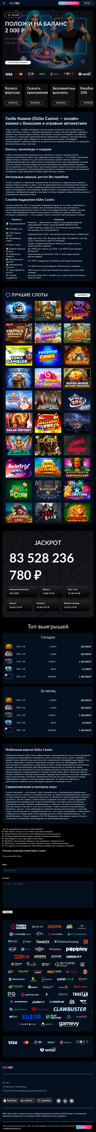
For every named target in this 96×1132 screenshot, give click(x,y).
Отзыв (5, 878)
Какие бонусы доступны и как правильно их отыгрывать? (33, 834)
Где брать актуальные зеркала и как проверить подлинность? (34, 841)
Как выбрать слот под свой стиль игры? (24, 839)
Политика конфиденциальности (24, 1091)
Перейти (13, 103)
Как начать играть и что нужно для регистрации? (29, 832)
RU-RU (6, 1083)
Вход (87, 3)
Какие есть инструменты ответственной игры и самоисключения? (37, 843)
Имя (4, 865)
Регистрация (69, 3)
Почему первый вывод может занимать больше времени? (33, 836)
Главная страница (14, 1087)
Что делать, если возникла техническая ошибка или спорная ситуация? (39, 846)
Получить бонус (18, 63)
